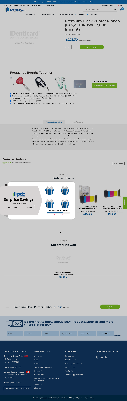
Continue (29, 207)
